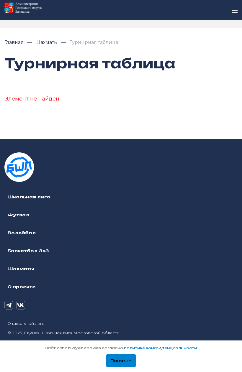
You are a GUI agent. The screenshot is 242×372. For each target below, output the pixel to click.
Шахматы (47, 42)
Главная (14, 42)
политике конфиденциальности (160, 348)
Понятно (121, 360)
